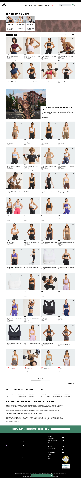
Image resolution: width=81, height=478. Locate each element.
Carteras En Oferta (56, 394)
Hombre (30, 5)
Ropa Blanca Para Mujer (69, 394)
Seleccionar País (58, 473)
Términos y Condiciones (30, 473)
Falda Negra (8, 396)
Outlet (51, 5)
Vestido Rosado (32, 396)
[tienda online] (4, 4)
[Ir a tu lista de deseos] (75, 5)
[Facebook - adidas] (68, 437)
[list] (35, 35)
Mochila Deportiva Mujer (45, 396)
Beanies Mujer (44, 394)
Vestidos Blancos (9, 394)
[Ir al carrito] (77, 5)
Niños (35, 5)
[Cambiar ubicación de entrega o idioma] (77, 3)
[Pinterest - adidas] (68, 446)
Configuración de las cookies (20, 473)
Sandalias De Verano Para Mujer (34, 392)
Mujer (26, 5)
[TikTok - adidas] (68, 449)
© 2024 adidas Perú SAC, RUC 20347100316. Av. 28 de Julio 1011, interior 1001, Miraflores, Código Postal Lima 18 (40, 476)
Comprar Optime (45, 117)
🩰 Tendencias (40, 5)
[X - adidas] (68, 443)
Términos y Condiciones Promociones (40, 473)
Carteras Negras (21, 394)
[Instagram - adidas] (68, 440)
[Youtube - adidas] (68, 452)
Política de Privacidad (51, 473)
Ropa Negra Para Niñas (57, 396)
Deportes (47, 5)
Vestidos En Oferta (67, 396)
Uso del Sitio (63, 473)
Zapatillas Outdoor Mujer (22, 396)
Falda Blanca (31, 394)
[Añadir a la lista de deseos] (21, 39)
